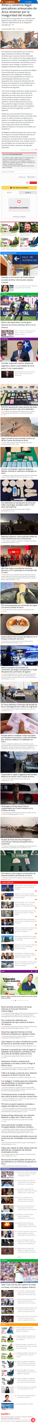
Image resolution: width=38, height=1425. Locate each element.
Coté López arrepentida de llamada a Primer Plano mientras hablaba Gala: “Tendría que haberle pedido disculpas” (27, 1191)
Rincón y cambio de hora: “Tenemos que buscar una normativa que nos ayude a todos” (26, 1200)
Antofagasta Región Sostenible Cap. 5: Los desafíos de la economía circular (26, 1354)
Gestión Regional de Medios (8, 1416)
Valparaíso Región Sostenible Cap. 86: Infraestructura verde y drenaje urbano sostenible (26, 1346)
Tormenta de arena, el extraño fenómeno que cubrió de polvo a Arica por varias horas (19, 1095)
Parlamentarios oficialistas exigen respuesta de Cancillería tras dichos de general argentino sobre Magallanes (25, 956)
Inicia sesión (30, 166)
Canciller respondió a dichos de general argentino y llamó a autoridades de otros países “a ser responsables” (17, 365)
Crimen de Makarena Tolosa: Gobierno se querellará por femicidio (25, 287)
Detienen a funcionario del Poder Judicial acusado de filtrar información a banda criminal (17, 280)
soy (4, 414)
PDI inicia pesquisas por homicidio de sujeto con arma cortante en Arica (19, 606)
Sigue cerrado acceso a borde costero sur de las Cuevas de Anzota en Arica (18, 439)
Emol (2, 1421)
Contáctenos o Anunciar (21, 1416)
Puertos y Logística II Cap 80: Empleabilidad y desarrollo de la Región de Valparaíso (25, 1329)
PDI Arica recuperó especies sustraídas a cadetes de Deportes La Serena (17, 1105)
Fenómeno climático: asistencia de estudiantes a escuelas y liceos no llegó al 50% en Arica (18, 1063)
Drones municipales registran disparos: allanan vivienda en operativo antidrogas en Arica (19, 471)
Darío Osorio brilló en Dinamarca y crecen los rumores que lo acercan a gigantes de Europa (27, 1318)
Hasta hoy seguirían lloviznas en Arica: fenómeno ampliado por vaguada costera (18, 1033)
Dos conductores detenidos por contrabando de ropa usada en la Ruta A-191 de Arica (17, 1022)
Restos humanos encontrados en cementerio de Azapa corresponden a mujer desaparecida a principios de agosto (19, 669)
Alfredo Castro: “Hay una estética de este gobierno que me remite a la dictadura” (25, 887)
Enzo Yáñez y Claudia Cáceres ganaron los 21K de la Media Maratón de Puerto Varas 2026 (27, 1292)
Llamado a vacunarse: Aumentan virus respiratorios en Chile (27, 1388)
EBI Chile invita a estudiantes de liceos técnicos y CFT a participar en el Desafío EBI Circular (19, 570)
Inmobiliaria (19, 1421)
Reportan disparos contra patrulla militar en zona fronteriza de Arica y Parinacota (19, 537)
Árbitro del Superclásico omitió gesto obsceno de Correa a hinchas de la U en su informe (18, 325)
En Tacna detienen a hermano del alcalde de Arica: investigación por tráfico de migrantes (19, 705)
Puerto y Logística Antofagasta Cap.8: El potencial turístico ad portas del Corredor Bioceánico (26, 1363)
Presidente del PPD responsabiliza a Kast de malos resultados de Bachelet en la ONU (25, 921)
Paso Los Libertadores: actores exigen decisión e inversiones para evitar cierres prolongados (25, 963)
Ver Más (19, 1257)
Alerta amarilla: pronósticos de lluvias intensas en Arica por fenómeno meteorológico (16, 1009)
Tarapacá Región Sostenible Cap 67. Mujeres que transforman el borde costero (25, 1337)
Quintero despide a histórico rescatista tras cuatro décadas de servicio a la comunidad (27, 1182)
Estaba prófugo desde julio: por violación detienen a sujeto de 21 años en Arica (17, 1116)
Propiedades (25, 1421)
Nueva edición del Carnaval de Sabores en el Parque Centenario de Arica (19, 638)
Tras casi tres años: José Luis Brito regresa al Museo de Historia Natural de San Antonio (27, 1207)
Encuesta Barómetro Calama (24, 1404)
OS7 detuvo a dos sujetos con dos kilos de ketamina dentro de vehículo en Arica (18, 874)
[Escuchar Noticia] (13, 25)
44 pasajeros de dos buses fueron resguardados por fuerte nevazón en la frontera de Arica (17, 808)
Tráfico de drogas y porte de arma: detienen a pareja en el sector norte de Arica (19, 1074)
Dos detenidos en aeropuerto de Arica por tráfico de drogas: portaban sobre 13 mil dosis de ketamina (18, 505)
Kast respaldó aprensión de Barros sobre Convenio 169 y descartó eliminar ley (24, 373)
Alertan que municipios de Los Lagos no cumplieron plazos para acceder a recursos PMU (25, 938)
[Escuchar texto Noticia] (36, 150)
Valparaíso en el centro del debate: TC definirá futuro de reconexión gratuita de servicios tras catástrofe (27, 1251)
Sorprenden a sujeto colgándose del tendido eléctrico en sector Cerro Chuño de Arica (19, 775)
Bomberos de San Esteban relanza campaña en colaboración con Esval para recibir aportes (26, 1217)
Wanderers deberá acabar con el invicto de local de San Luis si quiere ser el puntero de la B (27, 1309)
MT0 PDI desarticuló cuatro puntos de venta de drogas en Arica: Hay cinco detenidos (19, 408)
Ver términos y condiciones (19, 216)
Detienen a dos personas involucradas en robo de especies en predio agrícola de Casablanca (25, 929)
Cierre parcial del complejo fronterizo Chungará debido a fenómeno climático (17, 1126)
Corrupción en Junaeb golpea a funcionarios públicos (26, 1396)
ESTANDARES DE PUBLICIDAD (13, 1418)
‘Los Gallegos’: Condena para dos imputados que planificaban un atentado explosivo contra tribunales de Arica (19, 1083)
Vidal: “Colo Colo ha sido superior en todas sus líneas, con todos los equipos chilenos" (25, 332)
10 (28, 1000)
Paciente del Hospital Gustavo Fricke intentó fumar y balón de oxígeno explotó (25, 912)
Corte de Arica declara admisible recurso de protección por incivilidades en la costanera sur (19, 1138)
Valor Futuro (7, 1421)
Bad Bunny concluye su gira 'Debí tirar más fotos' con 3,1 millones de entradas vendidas (25, 946)
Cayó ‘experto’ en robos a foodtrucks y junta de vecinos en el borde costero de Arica (19, 1042)
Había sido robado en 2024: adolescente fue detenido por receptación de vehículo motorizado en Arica (19, 1150)
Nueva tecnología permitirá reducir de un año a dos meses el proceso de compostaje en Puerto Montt (27, 1242)
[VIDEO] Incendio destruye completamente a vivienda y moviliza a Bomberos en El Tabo (27, 1224)
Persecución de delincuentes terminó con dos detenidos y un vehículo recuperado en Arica (18, 1161)
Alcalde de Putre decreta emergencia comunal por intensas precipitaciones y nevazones (17, 841)
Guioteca (13, 1421)
